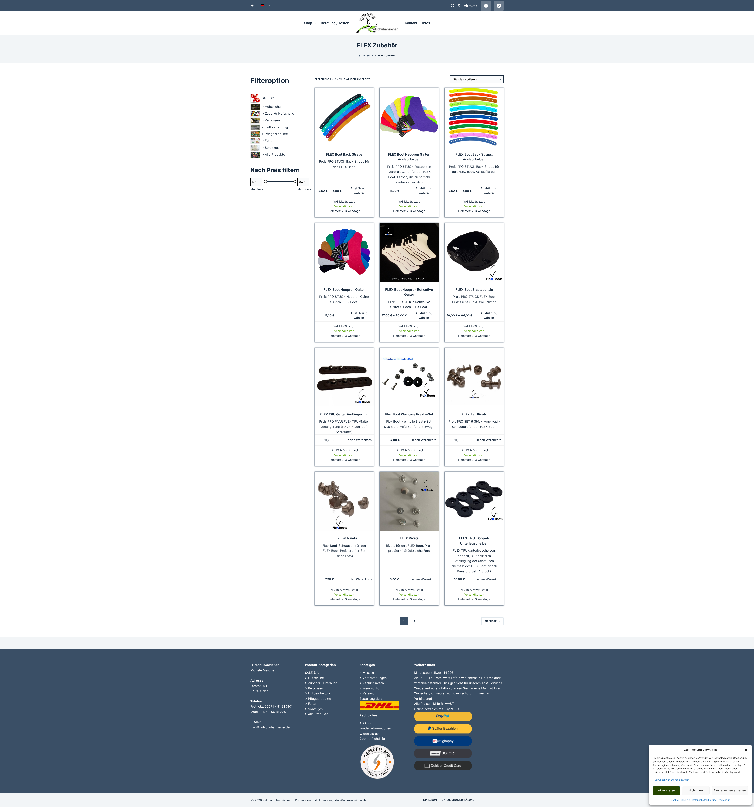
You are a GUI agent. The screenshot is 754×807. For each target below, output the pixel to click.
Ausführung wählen (359, 190)
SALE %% (312, 673)
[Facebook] (486, 6)
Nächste (491, 621)
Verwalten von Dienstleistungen (672, 779)
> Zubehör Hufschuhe (321, 683)
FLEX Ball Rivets (474, 414)
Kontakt (411, 23)
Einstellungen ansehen (730, 790)
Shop (308, 23)
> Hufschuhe (314, 678)
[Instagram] (499, 6)
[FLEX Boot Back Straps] (344, 117)
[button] (746, 750)
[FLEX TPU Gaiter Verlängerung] (344, 377)
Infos (426, 23)
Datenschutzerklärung (704, 799)
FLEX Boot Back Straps (344, 154)
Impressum (724, 799)
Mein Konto (371, 688)
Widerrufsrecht (371, 733)
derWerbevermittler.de (351, 800)
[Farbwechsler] (252, 5)
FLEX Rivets (409, 538)
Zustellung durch (372, 699)
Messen (368, 673)
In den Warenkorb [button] (359, 440)
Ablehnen (696, 790)
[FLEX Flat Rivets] (344, 501)
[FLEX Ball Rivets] (474, 377)
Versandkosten (344, 206)
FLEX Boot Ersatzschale (474, 290)
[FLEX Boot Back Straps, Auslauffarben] (474, 117)
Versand (369, 693)
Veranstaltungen (375, 678)
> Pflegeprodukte (318, 699)
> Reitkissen (314, 688)
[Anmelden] (459, 5)
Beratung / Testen (335, 23)
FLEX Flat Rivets (344, 538)
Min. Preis (256, 189)
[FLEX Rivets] (409, 501)
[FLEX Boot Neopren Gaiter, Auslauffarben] (409, 117)
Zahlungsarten (373, 683)
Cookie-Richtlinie (680, 799)
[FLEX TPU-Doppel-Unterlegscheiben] (474, 501)
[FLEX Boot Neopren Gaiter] (344, 252)
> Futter (311, 704)
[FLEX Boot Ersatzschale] (474, 252)
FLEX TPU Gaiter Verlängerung (344, 414)
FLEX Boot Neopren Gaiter (344, 290)
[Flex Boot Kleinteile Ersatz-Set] (409, 377)
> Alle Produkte (316, 714)
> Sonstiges (314, 709)
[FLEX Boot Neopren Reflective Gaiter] (409, 252)
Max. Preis (304, 189)
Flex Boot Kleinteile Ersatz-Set (409, 414)
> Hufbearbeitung (318, 693)
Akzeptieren (666, 790)
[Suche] (453, 5)
